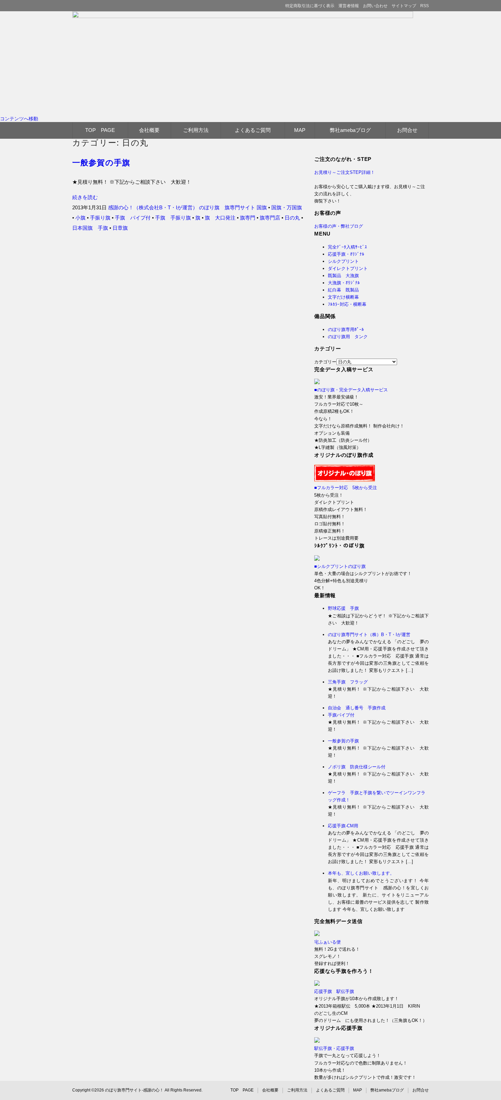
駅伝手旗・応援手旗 (334, 1048)
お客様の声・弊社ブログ (338, 226)
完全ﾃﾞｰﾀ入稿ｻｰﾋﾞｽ (347, 247)
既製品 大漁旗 (343, 275)
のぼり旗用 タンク (348, 336)
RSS (424, 5)
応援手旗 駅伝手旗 (334, 991)
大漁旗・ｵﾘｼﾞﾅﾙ (344, 282)
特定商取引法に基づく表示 (309, 5)
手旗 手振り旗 (173, 218)
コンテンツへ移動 (19, 118)
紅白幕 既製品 (343, 289)
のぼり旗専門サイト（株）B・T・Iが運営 (369, 634)
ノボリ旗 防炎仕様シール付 (356, 766)
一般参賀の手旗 (101, 163)
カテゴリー (325, 361)
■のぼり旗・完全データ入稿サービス (351, 389)
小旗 (80, 218)
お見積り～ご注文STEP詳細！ (344, 172)
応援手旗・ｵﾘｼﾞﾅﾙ (346, 254)
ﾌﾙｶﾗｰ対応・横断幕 (347, 304)
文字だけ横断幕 (343, 297)
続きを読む (85, 197)
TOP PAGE (100, 130)
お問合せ (407, 130)
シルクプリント (343, 261)
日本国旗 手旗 (90, 228)
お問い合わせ (375, 5)
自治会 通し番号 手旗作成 (356, 707)
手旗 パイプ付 (133, 218)
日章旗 (120, 228)
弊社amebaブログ (350, 130)
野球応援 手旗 (343, 608)
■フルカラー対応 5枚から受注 (345, 487)
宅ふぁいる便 (327, 942)
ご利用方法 (196, 130)
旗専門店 (270, 218)
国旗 (262, 207)
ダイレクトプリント (348, 268)
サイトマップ (404, 5)
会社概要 (149, 130)
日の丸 (292, 218)
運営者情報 (348, 5)
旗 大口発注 (220, 218)
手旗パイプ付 (341, 715)
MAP (299, 130)
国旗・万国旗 (286, 207)
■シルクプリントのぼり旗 (340, 566)
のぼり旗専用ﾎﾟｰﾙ (346, 329)
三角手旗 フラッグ (348, 681)
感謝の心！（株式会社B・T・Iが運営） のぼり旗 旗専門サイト (181, 207)
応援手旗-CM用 (343, 825)
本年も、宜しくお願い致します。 (361, 873)
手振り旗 (100, 218)
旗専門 (247, 218)
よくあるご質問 (253, 130)
